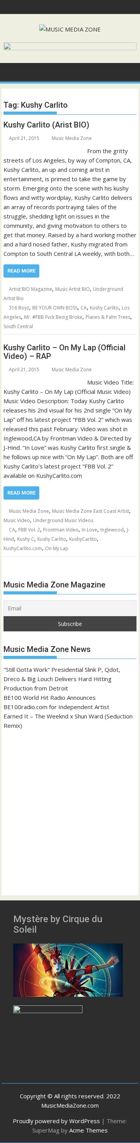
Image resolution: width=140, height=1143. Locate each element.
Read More (21, 271)
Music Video (17, 520)
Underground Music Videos (63, 520)
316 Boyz (19, 307)
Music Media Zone (72, 138)
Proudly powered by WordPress (56, 1121)
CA (83, 307)
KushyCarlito (83, 539)
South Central (18, 326)
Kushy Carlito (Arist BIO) (46, 124)
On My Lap (56, 548)
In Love (89, 529)
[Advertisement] (70, 809)
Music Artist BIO (72, 289)
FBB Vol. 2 (29, 529)
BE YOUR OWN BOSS (54, 307)
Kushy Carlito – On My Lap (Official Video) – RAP (65, 352)
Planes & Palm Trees (108, 317)
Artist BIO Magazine (30, 289)
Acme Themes (88, 1130)
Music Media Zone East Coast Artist (90, 511)
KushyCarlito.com (23, 548)
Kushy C (25, 539)
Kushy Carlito (104, 307)
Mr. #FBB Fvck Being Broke (53, 317)
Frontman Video (61, 529)
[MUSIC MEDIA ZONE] (11, 70)
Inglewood (112, 529)
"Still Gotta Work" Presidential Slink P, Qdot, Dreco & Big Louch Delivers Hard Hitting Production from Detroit (62, 679)
